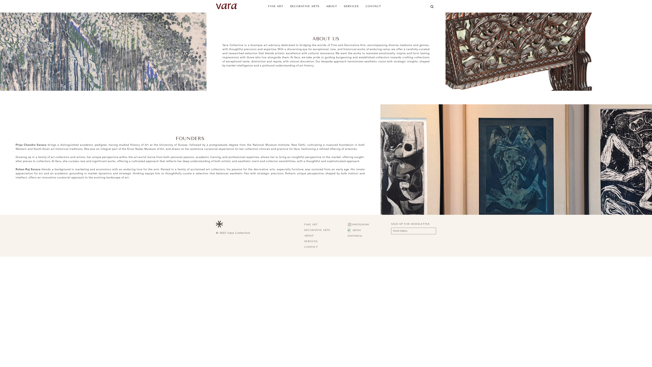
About (331, 6)
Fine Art (275, 6)
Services (351, 6)
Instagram (360, 224)
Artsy (356, 230)
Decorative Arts (304, 6)
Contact (373, 6)
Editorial (355, 235)
